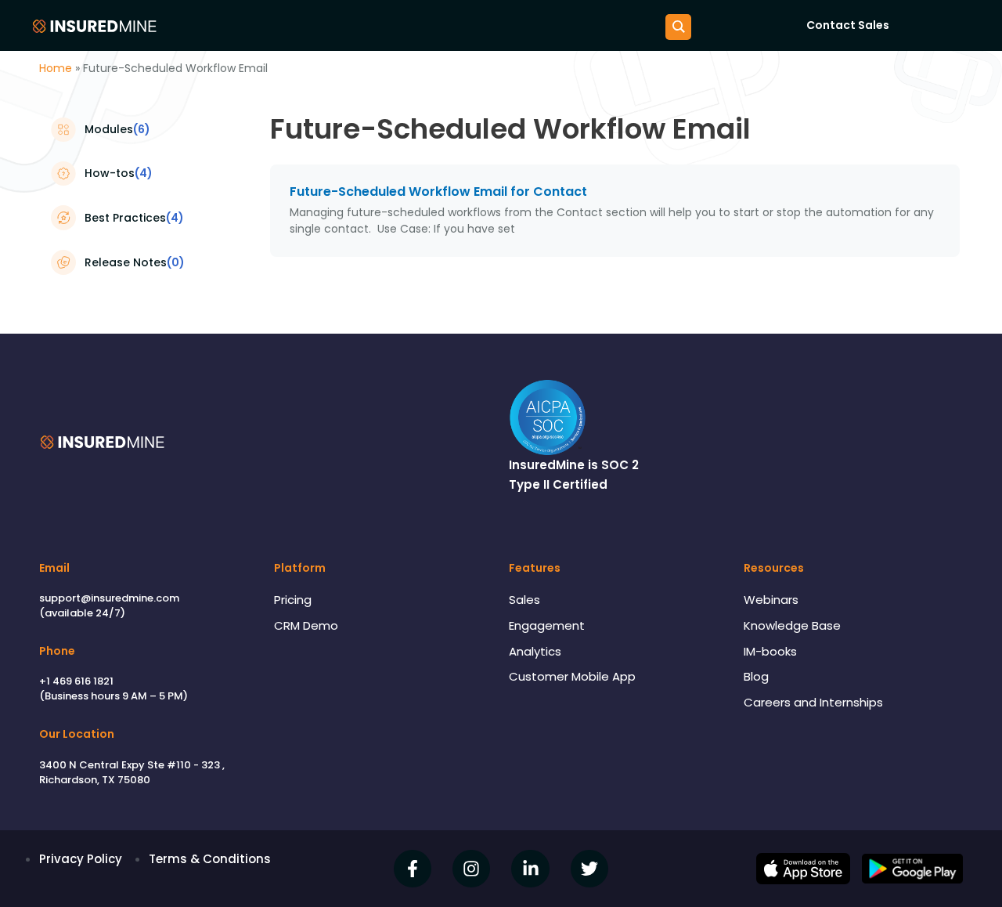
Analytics (535, 651)
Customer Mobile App (572, 676)
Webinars (771, 599)
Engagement (547, 625)
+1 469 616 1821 (76, 681)
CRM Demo (306, 625)
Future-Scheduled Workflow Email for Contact (438, 191)
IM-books (770, 651)
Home (55, 68)
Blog (756, 676)
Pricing (293, 599)
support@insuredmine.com (109, 598)
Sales (524, 599)
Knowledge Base (792, 625)
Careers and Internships (813, 702)
